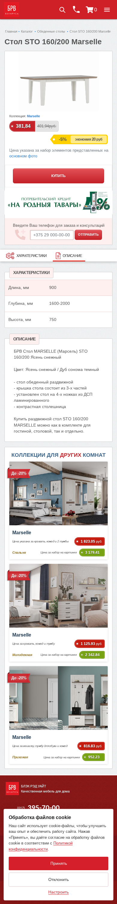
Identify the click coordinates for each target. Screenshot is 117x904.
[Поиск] (62, 9)
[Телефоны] (75, 9)
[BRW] (12, 9)
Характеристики (31, 256)
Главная (11, 31)
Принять (58, 863)
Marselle (33, 116)
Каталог (27, 31)
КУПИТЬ (58, 176)
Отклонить (58, 879)
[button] (106, 9)
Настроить (58, 892)
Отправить (88, 234)
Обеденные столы (51, 31)
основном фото (23, 156)
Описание (72, 256)
